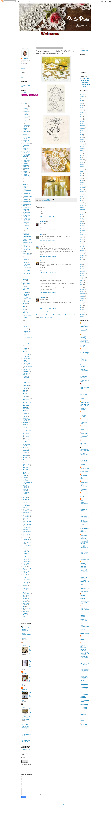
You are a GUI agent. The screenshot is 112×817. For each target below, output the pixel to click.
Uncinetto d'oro (84, 421)
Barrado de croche (27, 180)
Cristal (41, 234)
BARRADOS (26, 207)
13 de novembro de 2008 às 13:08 (48, 292)
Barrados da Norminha (26, 210)
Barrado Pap (26, 199)
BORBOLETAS (26, 267)
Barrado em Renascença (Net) (27, 190)
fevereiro (82, 121)
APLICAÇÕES (26, 143)
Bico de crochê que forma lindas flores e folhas (84, 436)
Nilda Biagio (43, 221)
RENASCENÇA (26, 545)
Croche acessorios (27, 337)
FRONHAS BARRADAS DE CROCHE (26, 419)
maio (81, 102)
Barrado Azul (83, 512)
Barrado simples (27, 201)
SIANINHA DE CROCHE (26, 572)
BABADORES (26, 158)
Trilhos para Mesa (27, 608)
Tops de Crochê (83, 429)
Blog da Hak (25, 725)
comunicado (26, 329)
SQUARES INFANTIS (25, 584)
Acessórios (25, 106)
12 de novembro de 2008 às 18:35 (48, 256)
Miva (41, 261)
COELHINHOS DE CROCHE (27, 316)
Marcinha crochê (84, 468)
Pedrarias (25, 501)
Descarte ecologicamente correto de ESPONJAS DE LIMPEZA (83, 488)
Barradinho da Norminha (26, 161)
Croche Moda (26, 353)
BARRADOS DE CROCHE (26, 216)
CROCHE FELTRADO (25, 350)
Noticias (25, 477)
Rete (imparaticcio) (84, 390)
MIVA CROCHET (84, 414)
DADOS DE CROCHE (25, 361)
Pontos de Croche (27, 531)
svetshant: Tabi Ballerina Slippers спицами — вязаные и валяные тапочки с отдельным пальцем (26, 634)
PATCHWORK (26, 499)
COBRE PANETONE (25, 312)
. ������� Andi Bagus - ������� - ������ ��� (84, 687)
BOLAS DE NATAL (27, 255)
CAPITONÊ (25, 292)
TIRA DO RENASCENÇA (26, 593)
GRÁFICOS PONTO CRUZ (26, 428)
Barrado (25, 163)
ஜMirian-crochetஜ (84, 633)
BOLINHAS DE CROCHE (26, 258)
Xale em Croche (26, 618)
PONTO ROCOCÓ (27, 518)
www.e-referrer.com (26, 749)
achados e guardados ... (26, 118)
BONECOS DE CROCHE (26, 265)
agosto (81, 130)
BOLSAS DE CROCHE (26, 261)
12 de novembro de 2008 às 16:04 (48, 216)
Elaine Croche (84, 516)
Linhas (24, 447)
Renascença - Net (27, 547)
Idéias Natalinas (26, 437)
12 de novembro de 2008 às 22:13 (48, 272)
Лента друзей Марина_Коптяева (84, 326)
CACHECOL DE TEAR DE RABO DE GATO (27, 275)
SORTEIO (25, 574)
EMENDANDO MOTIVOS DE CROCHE (26, 375)
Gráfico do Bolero (84, 620)
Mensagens (25, 457)
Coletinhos (25, 328)
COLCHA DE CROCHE (26, 325)
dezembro (82, 94)
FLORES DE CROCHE (26, 400)
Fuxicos (24, 424)
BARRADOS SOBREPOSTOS (27, 235)
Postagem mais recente (41, 315)
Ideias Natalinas (26, 434)
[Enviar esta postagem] (53, 199)
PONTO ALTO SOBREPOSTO (26, 510)
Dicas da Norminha (27, 366)
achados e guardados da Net (27, 121)
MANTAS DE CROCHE (26, 451)
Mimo (24, 459)
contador (23, 92)
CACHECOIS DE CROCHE (27, 271)
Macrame (25, 449)
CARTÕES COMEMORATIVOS (27, 299)
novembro (82, 109)
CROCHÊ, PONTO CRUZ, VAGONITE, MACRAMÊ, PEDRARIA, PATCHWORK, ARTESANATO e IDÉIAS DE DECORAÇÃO (84, 651)
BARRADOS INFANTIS (26, 226)
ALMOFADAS (26, 131)
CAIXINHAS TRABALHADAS (27, 283)
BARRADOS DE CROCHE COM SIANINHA (26, 220)
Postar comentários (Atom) (46, 317)
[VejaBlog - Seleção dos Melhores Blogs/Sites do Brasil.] (85, 82)
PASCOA (25, 497)
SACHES (25, 566)
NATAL (24, 475)
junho (81, 100)
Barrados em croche (26, 223)
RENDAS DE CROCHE (26, 552)
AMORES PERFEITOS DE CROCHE (26, 137)
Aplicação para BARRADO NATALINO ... (83, 463)
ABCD (24, 103)
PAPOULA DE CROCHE (26, 493)
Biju (24, 251)
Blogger (82, 720)
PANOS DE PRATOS (25, 490)
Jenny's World (84, 552)
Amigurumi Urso (83, 531)
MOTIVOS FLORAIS (25, 473)
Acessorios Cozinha (25, 109)
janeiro (81, 107)
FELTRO (25, 390)
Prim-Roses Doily (84, 444)
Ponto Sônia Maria (27, 524)
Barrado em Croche (25, 187)
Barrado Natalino (27, 193)
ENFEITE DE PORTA (26, 378)
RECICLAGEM (26, 539)
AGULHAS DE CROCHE (26, 126)
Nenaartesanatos (84, 475)
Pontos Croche (26, 527)
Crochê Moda (26, 354)
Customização (26, 358)
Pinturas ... (25, 507)
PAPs (24, 495)
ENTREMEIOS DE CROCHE (27, 388)
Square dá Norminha (25, 576)
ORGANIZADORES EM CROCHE (27, 483)
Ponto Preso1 (25, 673)
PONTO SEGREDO (27, 521)
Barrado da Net (26, 168)
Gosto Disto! (83, 394)
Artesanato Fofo (84, 433)
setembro (82, 96)
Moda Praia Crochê (25, 470)
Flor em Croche (26, 398)
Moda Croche (26, 464)
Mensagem (25, 455)
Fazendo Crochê (84, 669)
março (81, 105)
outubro (82, 110)
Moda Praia (25, 467)
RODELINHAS (26, 561)
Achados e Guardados (25, 115)
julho (81, 93)
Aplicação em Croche (26, 141)
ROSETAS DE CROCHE (26, 564)
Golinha (25, 426)
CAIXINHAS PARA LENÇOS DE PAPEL (27, 279)
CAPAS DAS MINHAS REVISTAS (26, 290)
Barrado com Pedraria (26, 166)
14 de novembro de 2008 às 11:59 (48, 308)
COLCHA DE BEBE (27, 322)
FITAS (24, 392)
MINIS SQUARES (27, 461)
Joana (41, 244)
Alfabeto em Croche (25, 129)
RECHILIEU (25, 537)
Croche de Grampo (27, 344)
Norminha (25, 58)
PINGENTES (26, 505)
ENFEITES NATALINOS (26, 381)
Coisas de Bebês (27, 319)
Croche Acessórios (27, 340)
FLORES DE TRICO (26, 409)
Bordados (25, 269)
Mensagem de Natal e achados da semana (84, 397)
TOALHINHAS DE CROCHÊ (27, 604)
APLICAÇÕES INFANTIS (26, 152)
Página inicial (56, 315)
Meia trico (25, 454)
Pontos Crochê (26, 529)
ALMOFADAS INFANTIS (26, 133)
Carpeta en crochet (84, 353)
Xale (24, 616)
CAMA (24, 286)
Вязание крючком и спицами (83, 597)
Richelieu (25, 558)
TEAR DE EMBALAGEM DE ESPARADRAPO (27, 588)
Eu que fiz (82, 610)
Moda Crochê (26, 466)
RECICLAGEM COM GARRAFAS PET (27, 542)
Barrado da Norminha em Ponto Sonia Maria (27, 176)
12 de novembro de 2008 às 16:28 (48, 230)
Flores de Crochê (27, 403)
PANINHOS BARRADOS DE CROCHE (26, 486)
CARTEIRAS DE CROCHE (27, 295)
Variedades (25, 611)
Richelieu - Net (26, 559)
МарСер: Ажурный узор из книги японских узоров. (84, 330)
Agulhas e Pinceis (84, 358)
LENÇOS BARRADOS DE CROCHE (26, 444)
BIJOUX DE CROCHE (25, 246)
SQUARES (25, 582)
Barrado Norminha (27, 196)
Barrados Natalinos (46, 200)
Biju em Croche (26, 253)
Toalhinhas (25, 601)
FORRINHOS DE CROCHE (27, 415)
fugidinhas (25, 422)
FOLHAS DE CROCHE (26, 412)
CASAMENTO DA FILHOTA (27, 302)
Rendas (25, 550)
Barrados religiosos (25, 232)
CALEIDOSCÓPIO (84, 591)
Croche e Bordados (25, 347)
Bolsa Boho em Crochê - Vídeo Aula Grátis (84, 380)
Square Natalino (27, 579)
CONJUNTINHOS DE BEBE (27, 332)
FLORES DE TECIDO (26, 406)
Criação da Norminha (25, 335)
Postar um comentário (43, 312)
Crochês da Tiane (84, 559)
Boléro (81, 640)
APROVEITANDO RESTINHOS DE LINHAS (27, 155)
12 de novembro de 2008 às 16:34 (48, 240)
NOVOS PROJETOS (25, 480)
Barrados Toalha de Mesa (27, 240)
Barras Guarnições (27, 242)
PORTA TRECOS (27, 534)
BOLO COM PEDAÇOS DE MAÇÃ (83, 361)
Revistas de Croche (25, 555)
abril (81, 103)
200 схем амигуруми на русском (84, 368)
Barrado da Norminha (25, 172)
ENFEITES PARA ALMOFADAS (27, 384)
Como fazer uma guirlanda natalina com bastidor (25, 727)
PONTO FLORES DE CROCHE (27, 516)
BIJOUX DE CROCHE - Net (26, 249)
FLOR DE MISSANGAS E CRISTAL (26, 395)
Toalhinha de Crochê (26, 599)
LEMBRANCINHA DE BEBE (27, 440)
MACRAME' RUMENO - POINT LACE (84, 387)
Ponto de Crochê (27, 512)
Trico (24, 606)
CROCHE (24, 659)
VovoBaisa (42, 297)
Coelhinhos (25, 314)
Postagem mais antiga (70, 315)
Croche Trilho (26, 356)
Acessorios (25, 105)
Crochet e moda (84, 428)
